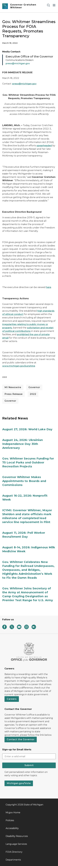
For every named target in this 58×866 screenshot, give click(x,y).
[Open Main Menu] (54, 5)
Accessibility (12, 828)
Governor (34, 387)
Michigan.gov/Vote (19, 783)
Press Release (14, 394)
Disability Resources (17, 836)
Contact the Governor (20, 739)
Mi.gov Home (13, 812)
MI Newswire (13, 387)
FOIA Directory (14, 852)
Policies (10, 820)
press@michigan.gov (18, 63)
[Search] (48, 5)
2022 (33, 394)
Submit (29, 765)
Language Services (16, 844)
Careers (12, 699)
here (48, 287)
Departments (13, 859)
